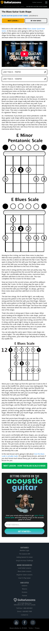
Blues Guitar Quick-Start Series (13, 6)
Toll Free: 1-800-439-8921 (24, 608)
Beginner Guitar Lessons (24, 575)
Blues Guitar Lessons (24, 571)
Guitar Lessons (37, 2)
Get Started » (24, 531)
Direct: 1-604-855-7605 (24, 611)
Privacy (37, 628)
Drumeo (24, 592)
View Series (37, 21)
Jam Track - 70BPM (12, 72)
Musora (24, 589)
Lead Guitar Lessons (24, 568)
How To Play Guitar (24, 578)
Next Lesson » (13, 21)
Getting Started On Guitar (24, 557)
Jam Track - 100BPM (12, 79)
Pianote (24, 595)
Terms (31, 628)
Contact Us (24, 615)
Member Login (24, 550)
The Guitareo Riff (24, 554)
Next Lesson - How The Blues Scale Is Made (24, 465)
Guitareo (24, 585)
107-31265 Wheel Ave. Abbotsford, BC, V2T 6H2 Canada (24, 604)
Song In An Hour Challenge (24, 560)
